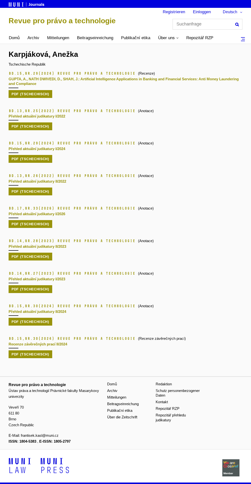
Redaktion (164, 384)
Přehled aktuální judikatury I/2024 (37, 149)
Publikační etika (135, 37)
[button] (168, 38)
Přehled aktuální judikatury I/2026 (37, 214)
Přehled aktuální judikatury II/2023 (37, 246)
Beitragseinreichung (95, 37)
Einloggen (202, 12)
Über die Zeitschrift (122, 417)
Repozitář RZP (199, 37)
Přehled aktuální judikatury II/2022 (37, 181)
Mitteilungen (58, 37)
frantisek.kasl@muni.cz (40, 435)
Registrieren (174, 12)
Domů (14, 37)
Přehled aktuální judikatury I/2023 (37, 279)
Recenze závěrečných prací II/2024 (38, 344)
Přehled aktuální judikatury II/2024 (37, 311)
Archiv (33, 37)
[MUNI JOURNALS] (27, 3)
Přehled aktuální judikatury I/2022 (37, 116)
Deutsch (230, 12)
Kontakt (162, 402)
